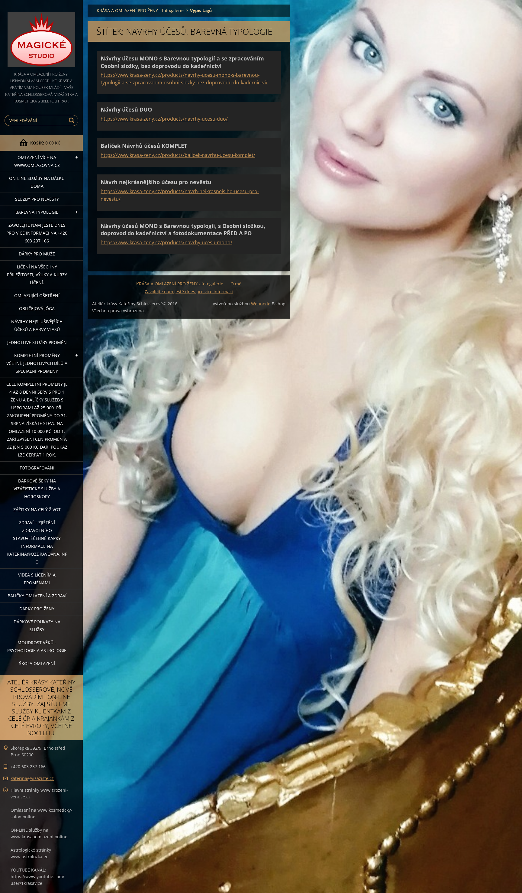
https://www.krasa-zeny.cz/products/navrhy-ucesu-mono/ (166, 242)
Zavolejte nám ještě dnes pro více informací (189, 291)
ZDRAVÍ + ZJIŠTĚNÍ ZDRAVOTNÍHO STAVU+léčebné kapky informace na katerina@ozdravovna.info (37, 542)
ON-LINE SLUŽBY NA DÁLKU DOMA (37, 182)
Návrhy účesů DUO (126, 109)
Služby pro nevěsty (37, 199)
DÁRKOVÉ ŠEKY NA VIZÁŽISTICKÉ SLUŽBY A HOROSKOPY (37, 488)
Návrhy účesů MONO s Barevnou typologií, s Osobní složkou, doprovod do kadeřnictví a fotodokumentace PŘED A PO (183, 229)
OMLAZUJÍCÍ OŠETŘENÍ (37, 295)
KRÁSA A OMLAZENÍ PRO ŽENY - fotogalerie (140, 10)
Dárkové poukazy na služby (37, 625)
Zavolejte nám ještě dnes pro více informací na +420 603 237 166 (36, 233)
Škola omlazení (37, 663)
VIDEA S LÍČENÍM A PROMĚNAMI (37, 579)
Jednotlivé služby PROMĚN (37, 342)
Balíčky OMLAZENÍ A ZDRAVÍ (37, 596)
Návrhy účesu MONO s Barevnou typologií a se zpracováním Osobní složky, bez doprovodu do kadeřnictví (182, 62)
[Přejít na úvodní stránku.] (41, 35)
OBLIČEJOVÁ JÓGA (37, 308)
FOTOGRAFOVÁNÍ (37, 468)
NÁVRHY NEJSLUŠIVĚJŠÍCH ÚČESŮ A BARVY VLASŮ (37, 325)
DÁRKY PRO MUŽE (37, 254)
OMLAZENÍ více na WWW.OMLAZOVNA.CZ (37, 161)
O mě (235, 284)
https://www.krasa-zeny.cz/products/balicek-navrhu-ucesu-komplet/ (178, 155)
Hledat (72, 120)
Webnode (260, 304)
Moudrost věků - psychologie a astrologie (36, 646)
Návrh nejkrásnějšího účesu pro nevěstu (156, 182)
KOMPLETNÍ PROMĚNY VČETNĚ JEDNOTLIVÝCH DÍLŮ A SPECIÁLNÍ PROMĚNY (36, 363)
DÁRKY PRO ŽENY (36, 609)
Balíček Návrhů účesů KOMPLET (144, 145)
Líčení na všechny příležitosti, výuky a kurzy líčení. (37, 274)
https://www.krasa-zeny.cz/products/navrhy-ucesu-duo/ (164, 118)
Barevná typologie (36, 212)
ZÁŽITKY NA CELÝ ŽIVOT (37, 509)
